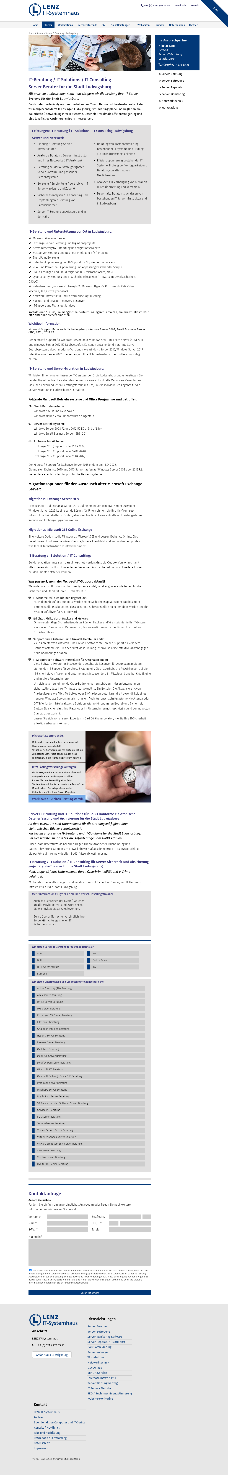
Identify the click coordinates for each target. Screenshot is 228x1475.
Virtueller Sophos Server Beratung (56, 1137)
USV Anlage (94, 1367)
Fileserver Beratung (48, 1022)
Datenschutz (42, 1443)
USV (103, 25)
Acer (39, 953)
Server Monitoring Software (105, 1336)
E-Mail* (33, 1229)
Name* (32, 1223)
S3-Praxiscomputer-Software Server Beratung (62, 1103)
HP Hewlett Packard (48, 967)
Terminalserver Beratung (51, 1123)
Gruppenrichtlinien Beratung (53, 1028)
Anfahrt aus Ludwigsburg (52, 1355)
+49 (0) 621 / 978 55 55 (49, 1345)
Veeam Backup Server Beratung (55, 1130)
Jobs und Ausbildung (47, 1432)
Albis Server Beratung (49, 995)
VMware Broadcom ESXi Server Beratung (59, 1143)
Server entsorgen (98, 1352)
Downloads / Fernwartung (50, 1438)
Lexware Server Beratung (51, 1042)
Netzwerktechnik (87, 25)
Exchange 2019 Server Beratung (54, 1015)
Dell (39, 960)
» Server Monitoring (170, 94)
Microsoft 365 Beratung (50, 1069)
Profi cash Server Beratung (52, 1083)
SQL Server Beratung (49, 1116)
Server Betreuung (98, 1331)
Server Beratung (97, 1326)
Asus (95, 953)
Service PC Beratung (48, 1110)
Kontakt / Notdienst (46, 1427)
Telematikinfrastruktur (101, 1378)
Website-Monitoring (100, 1398)
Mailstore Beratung (48, 1049)
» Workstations (166, 107)
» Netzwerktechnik (169, 101)
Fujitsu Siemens (101, 960)
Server (48, 25)
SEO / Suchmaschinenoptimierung (109, 1393)
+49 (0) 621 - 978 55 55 (157, 5)
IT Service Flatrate (99, 1388)
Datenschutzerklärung (76, 1282)
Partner (38, 1417)
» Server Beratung (168, 74)
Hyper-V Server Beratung (51, 1035)
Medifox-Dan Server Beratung (54, 1062)
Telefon (96, 1229)
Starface (42, 973)
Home (35, 25)
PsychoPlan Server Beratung (53, 1096)
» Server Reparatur (169, 87)
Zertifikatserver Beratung (51, 1157)
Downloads (180, 5)
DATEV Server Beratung (50, 1001)
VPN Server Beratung (49, 1150)
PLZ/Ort (97, 1223)
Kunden (160, 25)
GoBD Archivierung (99, 1347)
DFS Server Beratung (48, 1008)
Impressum (41, 1448)
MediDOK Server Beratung (51, 1055)
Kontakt (195, 5)
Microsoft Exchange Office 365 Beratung (59, 1076)
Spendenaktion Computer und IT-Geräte (59, 1422)
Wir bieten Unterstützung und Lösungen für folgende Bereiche (68, 982)
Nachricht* (35, 1237)
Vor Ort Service (97, 1373)
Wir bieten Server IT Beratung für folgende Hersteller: (63, 947)
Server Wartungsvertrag (102, 1383)
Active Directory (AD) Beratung (54, 988)
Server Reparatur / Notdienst (106, 1342)
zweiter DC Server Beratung (52, 1164)
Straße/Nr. (98, 1216)
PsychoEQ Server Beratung (52, 1089)
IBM (94, 967)
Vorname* (34, 1216)
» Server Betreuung (169, 80)
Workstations (65, 25)
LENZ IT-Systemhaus (46, 1412)
